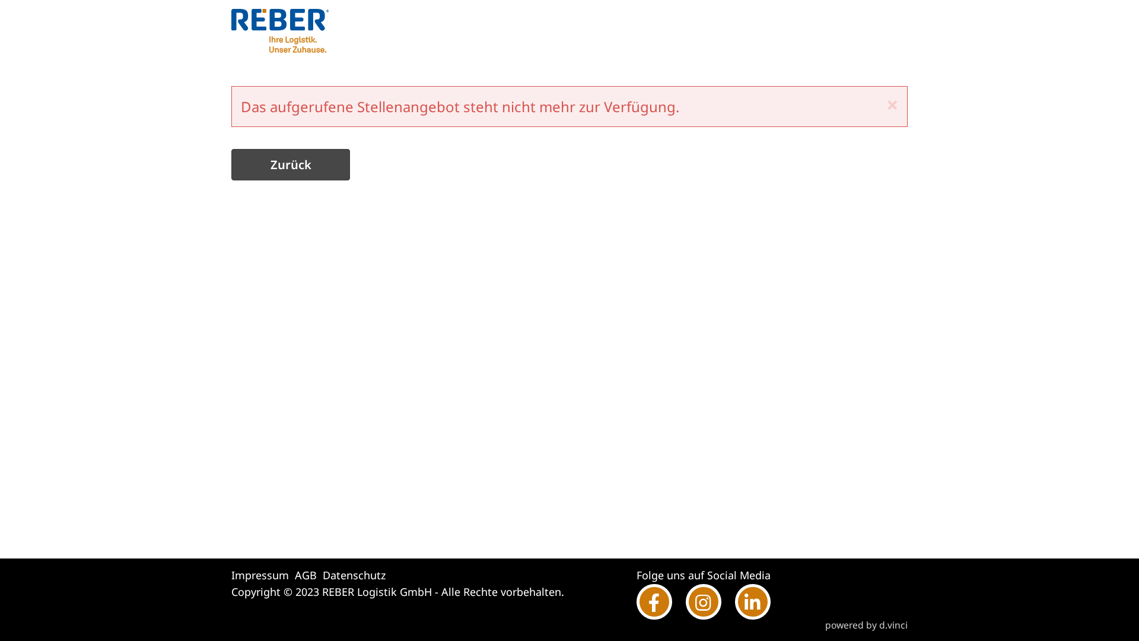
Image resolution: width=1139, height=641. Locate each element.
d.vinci (893, 625)
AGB (306, 575)
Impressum (260, 575)
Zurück (291, 165)
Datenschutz (354, 575)
